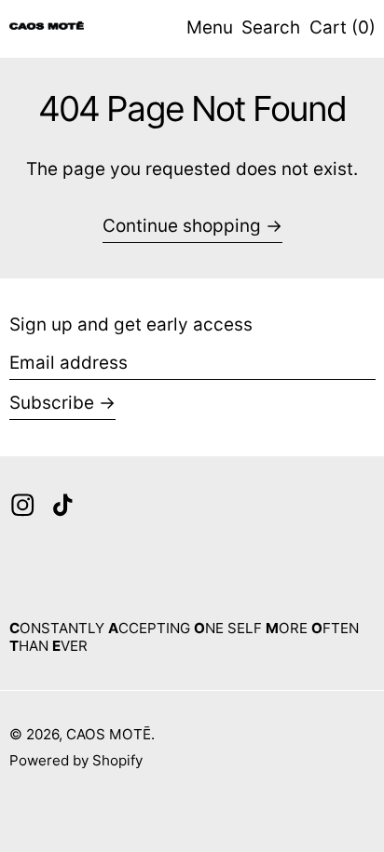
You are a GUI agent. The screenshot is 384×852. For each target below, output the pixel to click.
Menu (209, 27)
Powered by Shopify (76, 760)
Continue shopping (182, 226)
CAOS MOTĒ (108, 734)
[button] (270, 28)
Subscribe (51, 402)
